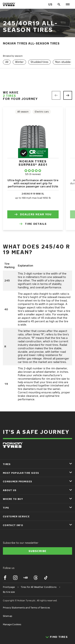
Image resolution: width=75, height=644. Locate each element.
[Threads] (36, 578)
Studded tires (39, 61)
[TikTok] (46, 578)
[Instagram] (15, 578)
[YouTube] (25, 578)
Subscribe (38, 550)
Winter (19, 61)
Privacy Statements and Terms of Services (26, 607)
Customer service (16, 516)
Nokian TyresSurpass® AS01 (33, 162)
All (6, 61)
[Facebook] (5, 578)
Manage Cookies (12, 624)
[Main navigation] (67, 4)
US (50, 4)
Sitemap (7, 616)
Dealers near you (36, 214)
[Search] (59, 4)
